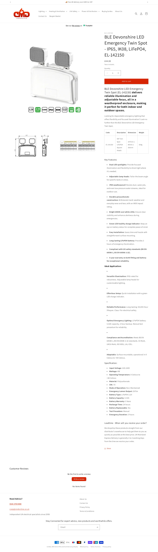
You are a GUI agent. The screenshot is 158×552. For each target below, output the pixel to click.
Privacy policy (107, 547)
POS (60, 547)
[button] (42, 11)
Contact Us (84, 503)
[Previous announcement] (10, 2)
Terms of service (95, 547)
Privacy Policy (85, 507)
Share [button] (109, 448)
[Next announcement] (147, 2)
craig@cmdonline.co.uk (19, 509)
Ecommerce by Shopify (71, 547)
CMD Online (55, 547)
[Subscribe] (97, 527)
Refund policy (84, 547)
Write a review (79, 479)
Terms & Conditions (87, 511)
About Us (83, 499)
